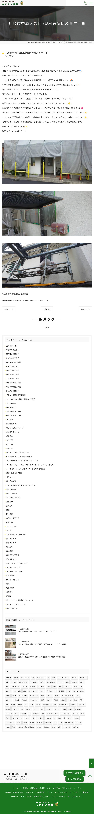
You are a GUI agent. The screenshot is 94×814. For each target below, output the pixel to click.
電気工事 (9, 547)
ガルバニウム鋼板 (78, 691)
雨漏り (82, 682)
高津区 (39, 727)
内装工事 (9, 522)
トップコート (78, 687)
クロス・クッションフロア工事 (17, 452)
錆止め (63, 700)
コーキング (81, 704)
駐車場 (70, 709)
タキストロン (51, 682)
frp (54, 718)
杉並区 (77, 718)
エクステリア (10, 722)
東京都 (19, 722)
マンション (66, 727)
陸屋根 (42, 682)
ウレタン (40, 718)
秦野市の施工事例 (12, 366)
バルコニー (67, 687)
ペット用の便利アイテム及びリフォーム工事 (22, 460)
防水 (59, 718)
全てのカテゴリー (12, 346)
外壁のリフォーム (12, 432)
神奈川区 (40, 722)
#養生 (47, 327)
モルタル (28, 709)
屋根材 (57, 695)
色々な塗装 (10, 575)
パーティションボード (49, 704)
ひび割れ (41, 687)
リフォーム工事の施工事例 (16, 395)
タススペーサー (65, 714)
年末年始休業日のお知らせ (26, 727)
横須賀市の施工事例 (13, 387)
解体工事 (9, 551)
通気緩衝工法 (23, 682)
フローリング (15, 687)
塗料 (67, 682)
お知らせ (9, 592)
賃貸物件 (62, 691)
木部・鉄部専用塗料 (13, 411)
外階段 (38, 704)
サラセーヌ (83, 678)
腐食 (7, 687)
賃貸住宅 (36, 714)
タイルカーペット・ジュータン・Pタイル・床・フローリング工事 (30, 465)
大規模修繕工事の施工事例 (16, 534)
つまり (70, 718)
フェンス (14, 682)
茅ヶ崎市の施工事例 (13, 382)
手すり (8, 718)
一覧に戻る (47, 309)
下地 (31, 704)
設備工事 (9, 448)
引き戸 (36, 709)
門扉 (42, 714)
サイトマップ (77, 796)
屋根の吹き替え (12, 493)
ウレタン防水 (34, 700)
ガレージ (76, 714)
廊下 (26, 704)
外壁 (53, 727)
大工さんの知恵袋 (12, 580)
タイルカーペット (63, 678)
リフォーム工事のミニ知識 (16, 604)
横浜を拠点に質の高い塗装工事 (15, 293)
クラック (33, 687)
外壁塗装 (48, 718)
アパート (75, 727)
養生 (60, 687)
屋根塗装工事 (29, 300)
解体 (24, 691)
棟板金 (20, 704)
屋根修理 (8, 678)
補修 (53, 678)
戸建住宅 (49, 709)
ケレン (49, 700)
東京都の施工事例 (12, 354)
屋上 (7, 682)
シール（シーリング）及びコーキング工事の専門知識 (25, 469)
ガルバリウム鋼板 (67, 695)
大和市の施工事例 (12, 378)
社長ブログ (10, 588)
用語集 (8, 596)
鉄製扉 (56, 700)
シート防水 (33, 682)
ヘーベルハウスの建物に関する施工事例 (20, 399)
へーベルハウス (17, 718)
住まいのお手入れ (12, 608)
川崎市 (8, 727)
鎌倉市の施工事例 (12, 370)
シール (69, 700)
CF (29, 714)
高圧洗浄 (9, 419)
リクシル (23, 714)
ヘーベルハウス (64, 704)
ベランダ (74, 678)
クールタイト (23, 695)
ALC (22, 709)
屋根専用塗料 (11, 407)
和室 (42, 695)
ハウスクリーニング (13, 567)
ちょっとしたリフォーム (15, 428)
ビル (16, 714)
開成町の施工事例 (12, 391)
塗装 (36, 300)
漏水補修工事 (11, 543)
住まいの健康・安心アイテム (16, 563)
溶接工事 (16, 700)
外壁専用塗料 (11, 403)
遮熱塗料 (74, 682)
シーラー (57, 709)
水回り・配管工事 (12, 518)
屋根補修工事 (11, 538)
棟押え (14, 695)
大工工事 (9, 440)
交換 (68, 691)
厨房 (7, 704)
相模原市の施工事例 (13, 362)
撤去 (75, 700)
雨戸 (55, 722)
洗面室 (49, 687)
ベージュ (60, 682)
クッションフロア (52, 714)
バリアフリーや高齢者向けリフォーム (20, 600)
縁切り (16, 678)
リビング (49, 695)
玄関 (64, 709)
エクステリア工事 (12, 555)
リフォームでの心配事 (14, 571)
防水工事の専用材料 (13, 415)
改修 (54, 687)
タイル (78, 695)
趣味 (8, 584)
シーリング (9, 714)
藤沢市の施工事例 (12, 374)
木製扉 (8, 709)
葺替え (13, 704)
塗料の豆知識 (11, 489)
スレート (8, 691)
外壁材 (42, 691)
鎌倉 (33, 718)
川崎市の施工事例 (8, 300)
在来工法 (25, 700)
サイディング (33, 691)
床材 (82, 714)
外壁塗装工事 (19, 300)
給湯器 (73, 704)
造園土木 (9, 502)
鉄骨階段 (78, 709)
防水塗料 (49, 691)
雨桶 (60, 722)
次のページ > (85, 309)
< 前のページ (8, 309)
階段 (33, 678)
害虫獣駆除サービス (13, 497)
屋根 (59, 727)
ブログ (8, 530)
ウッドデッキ (25, 678)
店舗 (81, 700)
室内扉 (8, 695)
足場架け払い (11, 559)
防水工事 (9, 514)
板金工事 (9, 444)
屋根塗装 (48, 722)
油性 (42, 709)
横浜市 (32, 722)
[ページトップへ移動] (90, 776)
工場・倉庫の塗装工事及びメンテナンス (20, 485)
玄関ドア (8, 700)
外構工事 (9, 506)
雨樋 (42, 700)
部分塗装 (9, 436)
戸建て (27, 718)
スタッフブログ (43, 300)
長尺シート (10, 477)
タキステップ (41, 678)
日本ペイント (34, 695)
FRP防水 (24, 687)
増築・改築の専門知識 (14, 473)
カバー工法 (17, 691)
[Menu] (90, 3)
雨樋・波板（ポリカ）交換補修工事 (19, 456)
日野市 (25, 722)
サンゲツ (15, 709)
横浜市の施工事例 (12, 350)
